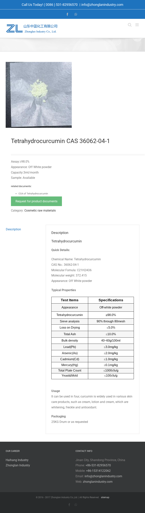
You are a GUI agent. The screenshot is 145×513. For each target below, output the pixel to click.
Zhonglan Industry (18, 465)
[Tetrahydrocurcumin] (72, 95)
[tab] (23, 229)
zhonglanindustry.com (98, 481)
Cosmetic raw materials (40, 210)
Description (13, 229)
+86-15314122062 (98, 471)
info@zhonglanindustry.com (102, 5)
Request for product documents (36, 201)
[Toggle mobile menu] (137, 25)
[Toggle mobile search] (130, 25)
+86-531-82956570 (98, 465)
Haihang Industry (17, 460)
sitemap (105, 497)
